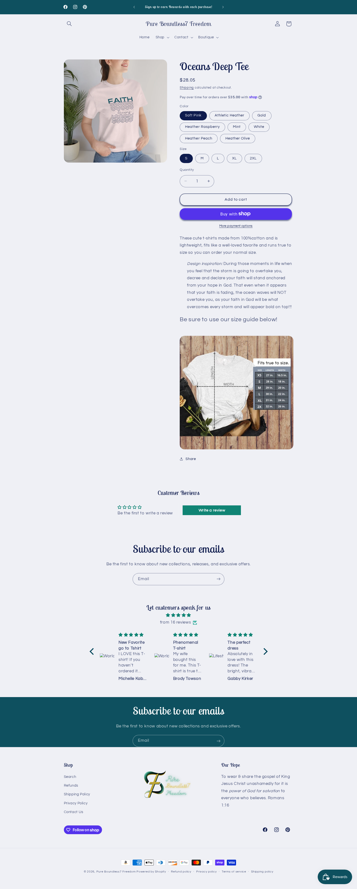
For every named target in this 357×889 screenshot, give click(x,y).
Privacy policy (206, 872)
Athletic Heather (230, 115)
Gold (261, 115)
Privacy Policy (76, 803)
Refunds (71, 785)
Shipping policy (262, 872)
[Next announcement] (223, 7)
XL (234, 158)
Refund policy (181, 872)
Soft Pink (193, 115)
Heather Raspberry (202, 127)
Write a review (212, 510)
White (259, 127)
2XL (253, 158)
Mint (237, 127)
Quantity (187, 169)
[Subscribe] (218, 579)
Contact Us (73, 812)
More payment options (236, 225)
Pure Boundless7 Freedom (116, 871)
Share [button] (191, 459)
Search (70, 776)
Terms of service (234, 872)
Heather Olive (237, 138)
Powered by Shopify (151, 871)
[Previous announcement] (134, 7)
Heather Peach (198, 138)
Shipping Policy (77, 794)
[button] (69, 23)
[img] (179, 615)
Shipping (187, 87)
